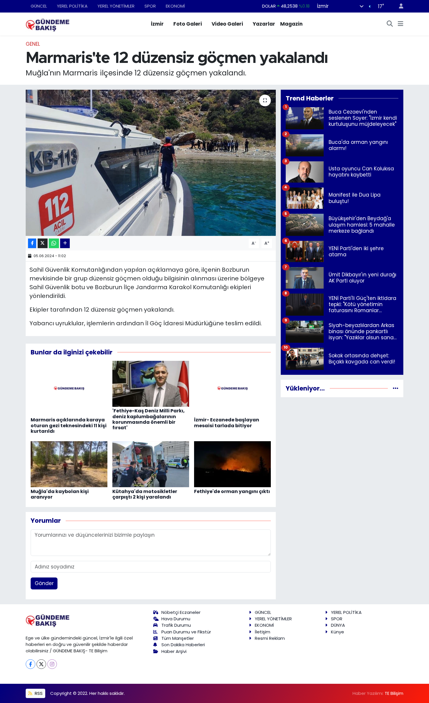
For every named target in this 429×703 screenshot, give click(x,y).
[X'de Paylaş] (43, 243)
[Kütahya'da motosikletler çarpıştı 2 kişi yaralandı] (150, 463)
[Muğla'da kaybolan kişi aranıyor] (69, 463)
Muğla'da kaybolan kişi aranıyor (60, 494)
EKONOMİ (175, 6)
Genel (33, 43)
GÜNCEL (39, 6)
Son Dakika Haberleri (183, 645)
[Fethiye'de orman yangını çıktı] (232, 463)
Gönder (44, 583)
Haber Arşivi (173, 651)
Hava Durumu (175, 619)
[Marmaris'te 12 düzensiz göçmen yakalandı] (151, 163)
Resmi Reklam (270, 638)
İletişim (262, 632)
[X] (41, 664)
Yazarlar (264, 23)
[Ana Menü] (400, 24)
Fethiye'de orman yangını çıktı (232, 491)
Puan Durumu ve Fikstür (186, 632)
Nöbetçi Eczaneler (180, 612)
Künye (337, 632)
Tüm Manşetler (177, 638)
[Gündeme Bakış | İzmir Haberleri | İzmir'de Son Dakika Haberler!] (47, 23)
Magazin (291, 23)
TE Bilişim (394, 693)
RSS (38, 693)
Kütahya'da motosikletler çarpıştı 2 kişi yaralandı (144, 494)
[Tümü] (395, 388)
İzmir (157, 23)
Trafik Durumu (176, 625)
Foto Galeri (187, 23)
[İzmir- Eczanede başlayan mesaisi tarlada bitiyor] (232, 387)
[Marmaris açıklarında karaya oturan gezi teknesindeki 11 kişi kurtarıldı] (69, 387)
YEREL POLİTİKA (72, 6)
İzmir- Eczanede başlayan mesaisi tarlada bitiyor (226, 422)
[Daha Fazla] (65, 243)
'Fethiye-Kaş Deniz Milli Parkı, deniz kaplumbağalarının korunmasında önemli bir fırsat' (148, 419)
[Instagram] (52, 664)
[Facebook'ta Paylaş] (32, 243)
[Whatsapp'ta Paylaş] (54, 243)
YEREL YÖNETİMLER (116, 6)
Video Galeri (227, 23)
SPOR (150, 6)
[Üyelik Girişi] (398, 6)
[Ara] (389, 24)
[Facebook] (30, 664)
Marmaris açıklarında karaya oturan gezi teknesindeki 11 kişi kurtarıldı (69, 425)
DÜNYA (338, 625)
